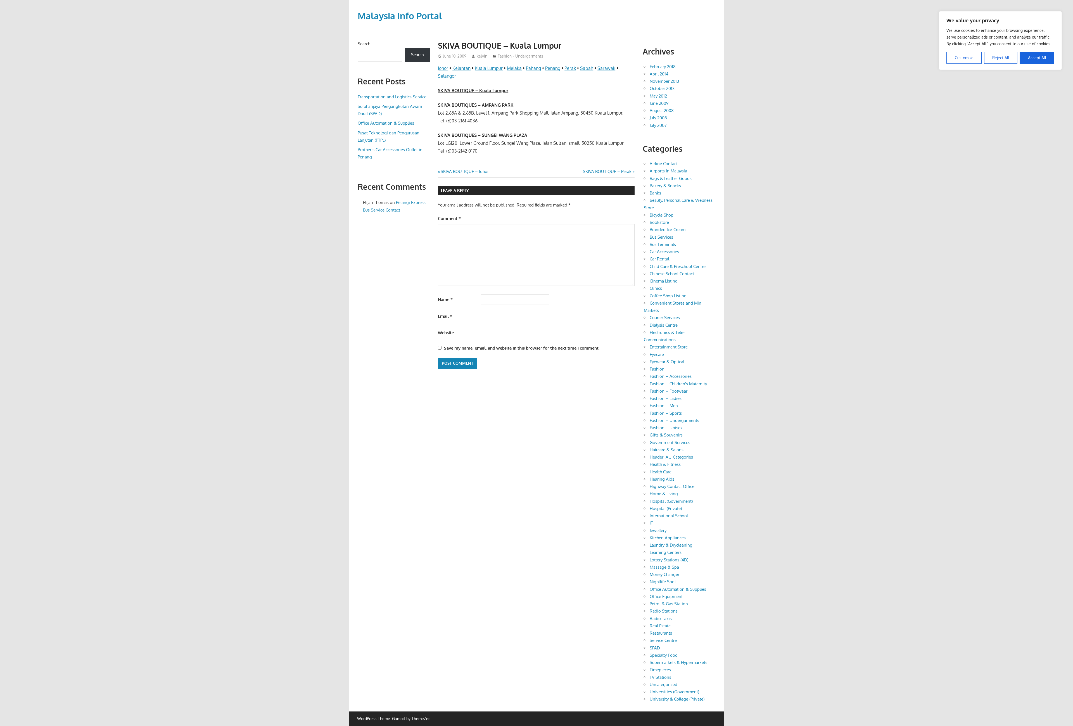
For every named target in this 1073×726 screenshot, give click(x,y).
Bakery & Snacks (665, 185)
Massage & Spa (664, 567)
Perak (570, 68)
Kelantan (461, 68)
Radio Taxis (661, 618)
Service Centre (663, 640)
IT (651, 523)
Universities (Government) (674, 691)
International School (669, 515)
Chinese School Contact (672, 273)
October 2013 (662, 88)
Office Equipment (666, 596)
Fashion (657, 369)
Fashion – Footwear (668, 391)
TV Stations (660, 677)
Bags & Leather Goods (671, 178)
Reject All (1000, 57)
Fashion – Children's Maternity (678, 383)
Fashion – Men (664, 405)
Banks (655, 193)
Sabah (586, 68)
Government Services (670, 442)
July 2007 (658, 125)
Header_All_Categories (671, 457)
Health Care (660, 471)
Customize (964, 57)
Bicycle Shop (661, 215)
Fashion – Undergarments (674, 420)
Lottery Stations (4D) (669, 560)
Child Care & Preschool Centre (678, 266)
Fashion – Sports (666, 413)
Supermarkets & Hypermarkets (678, 662)
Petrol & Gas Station (669, 603)
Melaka (514, 68)
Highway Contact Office (672, 486)
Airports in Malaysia (668, 171)
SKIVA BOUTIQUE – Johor (464, 171)
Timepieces (660, 669)
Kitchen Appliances (668, 537)
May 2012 (658, 96)
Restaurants (661, 633)
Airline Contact (664, 163)
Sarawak (606, 68)
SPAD (655, 648)
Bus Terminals (663, 244)
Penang (552, 68)
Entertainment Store (669, 347)
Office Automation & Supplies (386, 123)
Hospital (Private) (666, 508)
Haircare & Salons (666, 449)
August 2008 (662, 110)
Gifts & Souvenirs (666, 435)
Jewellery (658, 530)
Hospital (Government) (671, 501)
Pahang (533, 68)
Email (445, 316)
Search (364, 43)
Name (445, 299)
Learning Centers (666, 552)
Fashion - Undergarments (520, 56)
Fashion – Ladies (666, 398)
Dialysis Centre (664, 325)
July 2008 (658, 117)
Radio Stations (664, 611)
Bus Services (661, 237)
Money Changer (664, 574)
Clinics (656, 288)
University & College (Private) (677, 699)
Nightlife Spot (663, 581)
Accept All (1037, 57)
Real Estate (660, 625)
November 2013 (664, 81)
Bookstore (659, 222)
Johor (443, 68)
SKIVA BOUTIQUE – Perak (607, 171)
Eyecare (657, 354)
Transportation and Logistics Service (392, 96)
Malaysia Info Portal (400, 16)
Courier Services (665, 317)
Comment (449, 218)
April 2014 (659, 74)
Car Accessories (664, 251)
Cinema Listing (664, 281)
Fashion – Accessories (671, 376)
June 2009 (659, 103)
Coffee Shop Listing (668, 295)
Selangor (447, 76)
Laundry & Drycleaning (671, 545)
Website (446, 332)
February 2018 (663, 66)
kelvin (482, 56)
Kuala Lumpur (489, 68)
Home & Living (664, 493)
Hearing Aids (662, 479)
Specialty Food (664, 655)
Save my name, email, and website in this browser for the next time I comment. (521, 348)
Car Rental (659, 259)
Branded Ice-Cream (667, 229)
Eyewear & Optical (667, 361)
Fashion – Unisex (666, 427)
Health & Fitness (665, 464)
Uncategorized (663, 684)
